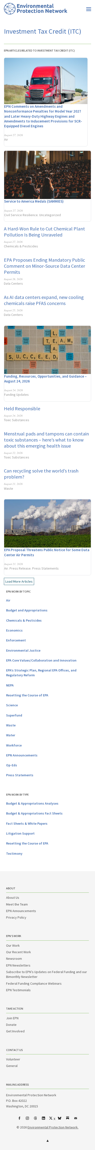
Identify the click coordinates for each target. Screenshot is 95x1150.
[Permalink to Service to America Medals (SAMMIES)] (47, 175)
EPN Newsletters (18, 965)
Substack (67, 1120)
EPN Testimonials (18, 990)
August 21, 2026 (13, 484)
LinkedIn (43, 1120)
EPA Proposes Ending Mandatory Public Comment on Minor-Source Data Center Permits (44, 266)
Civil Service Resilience (21, 215)
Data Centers (13, 283)
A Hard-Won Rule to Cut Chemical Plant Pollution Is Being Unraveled (44, 232)
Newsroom (14, 958)
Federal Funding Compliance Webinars (34, 983)
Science (12, 705)
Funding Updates (16, 394)
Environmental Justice (23, 650)
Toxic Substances (16, 420)
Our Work (13, 945)
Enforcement (16, 640)
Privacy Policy (16, 917)
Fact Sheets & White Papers (27, 823)
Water (10, 735)
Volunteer (13, 1059)
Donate (11, 1024)
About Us (12, 897)
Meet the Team (17, 904)
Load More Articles (19, 581)
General (12, 1066)
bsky (59, 1120)
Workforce (14, 745)
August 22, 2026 (13, 453)
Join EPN (12, 1018)
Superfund (14, 715)
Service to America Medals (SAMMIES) (34, 201)
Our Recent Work (18, 952)
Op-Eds (11, 765)
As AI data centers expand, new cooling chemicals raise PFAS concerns (44, 300)
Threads (35, 1120)
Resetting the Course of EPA (27, 695)
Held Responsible (22, 408)
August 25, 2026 (13, 310)
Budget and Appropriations (27, 610)
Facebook (19, 1120)
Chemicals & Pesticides (21, 246)
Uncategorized (50, 215)
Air (6, 139)
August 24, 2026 (13, 390)
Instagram (27, 1120)
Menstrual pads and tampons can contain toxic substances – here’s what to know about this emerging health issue (46, 440)
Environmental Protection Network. (53, 1127)
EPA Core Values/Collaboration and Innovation (41, 660)
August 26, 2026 (13, 279)
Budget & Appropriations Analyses (32, 803)
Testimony (14, 853)
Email (75, 1120)
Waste (8, 488)
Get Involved (15, 1031)
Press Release (20, 568)
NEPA (10, 685)
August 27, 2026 (13, 135)
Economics (14, 630)
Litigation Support (20, 833)
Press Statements (45, 568)
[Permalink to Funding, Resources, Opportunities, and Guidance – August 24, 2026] (47, 350)
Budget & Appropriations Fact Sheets (34, 813)
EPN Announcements (22, 755)
